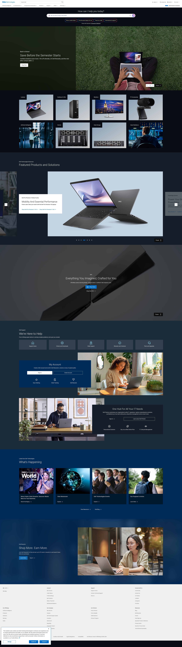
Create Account (68, 372)
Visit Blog (97, 509)
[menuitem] (17, 5)
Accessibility (80, 636)
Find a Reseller (94, 613)
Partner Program (94, 618)
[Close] (48, 628)
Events (136, 615)
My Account (49, 590)
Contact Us (137, 593)
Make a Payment (50, 600)
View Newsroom (62, 496)
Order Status (50, 593)
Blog (136, 610)
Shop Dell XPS (90, 291)
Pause (157, 85)
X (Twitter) (137, 595)
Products (5, 613)
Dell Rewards (138, 613)
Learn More (24, 65)
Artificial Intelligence (26, 125)
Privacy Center (138, 623)
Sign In (40, 372)
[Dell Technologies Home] (8, 2)
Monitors (96, 97)
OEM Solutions (94, 615)
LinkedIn (137, 598)
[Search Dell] (62, 2)
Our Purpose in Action (137, 496)
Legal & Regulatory (70, 636)
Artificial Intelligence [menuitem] (6, 5)
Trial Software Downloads (140, 628)
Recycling (49, 623)
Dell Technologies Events (102, 496)
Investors (49, 618)
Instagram (137, 600)
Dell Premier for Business (174, 5)
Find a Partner (94, 610)
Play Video (92, 287)
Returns (92, 595)
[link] (163, 2)
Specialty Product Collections (141, 620)
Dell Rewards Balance (51, 603)
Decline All (33, 641)
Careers (48, 613)
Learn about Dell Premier (139, 419)
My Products (50, 598)
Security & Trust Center (140, 626)
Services (4, 618)
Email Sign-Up (138, 618)
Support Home (94, 590)
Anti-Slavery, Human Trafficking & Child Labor (97, 636)
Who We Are (49, 610)
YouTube (137, 603)
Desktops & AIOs (61, 97)
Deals (4, 620)
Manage (9, 641)
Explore (59, 501)
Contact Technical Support (97, 593)
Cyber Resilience (134, 125)
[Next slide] (152, 85)
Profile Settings (50, 595)
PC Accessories (134, 97)
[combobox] (42, 2)
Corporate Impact (51, 626)
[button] (155, 2)
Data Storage (97, 125)
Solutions (5, 615)
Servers (59, 125)
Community (137, 590)
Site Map (5, 591)
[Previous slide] (147, 85)
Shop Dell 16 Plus (36, 65)
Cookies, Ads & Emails (58, 636)
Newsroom (49, 620)
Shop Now (24, 209)
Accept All (44, 641)
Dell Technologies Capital (52, 615)
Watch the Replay (25, 501)
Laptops (23, 97)
